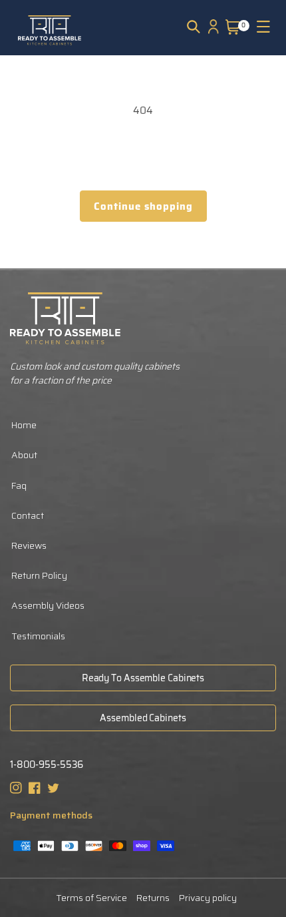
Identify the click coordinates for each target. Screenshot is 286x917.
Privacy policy (208, 897)
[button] (194, 27)
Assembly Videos (47, 605)
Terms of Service (91, 897)
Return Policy (39, 575)
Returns (153, 897)
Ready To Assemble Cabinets (143, 678)
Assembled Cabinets (143, 718)
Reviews (29, 545)
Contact (27, 515)
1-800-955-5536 (46, 765)
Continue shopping (143, 206)
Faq (19, 485)
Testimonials (38, 636)
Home (24, 425)
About (24, 455)
